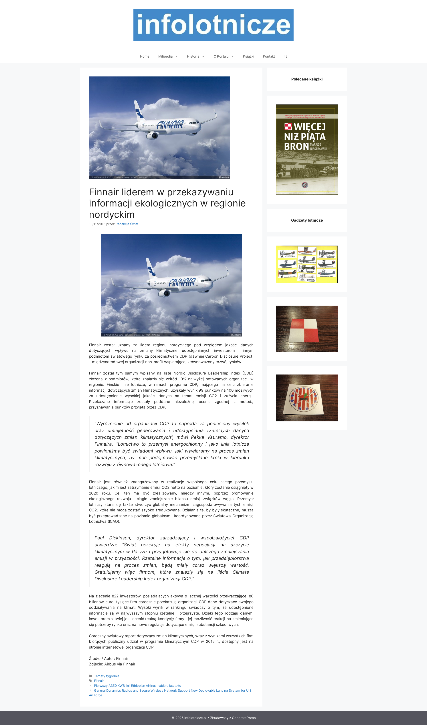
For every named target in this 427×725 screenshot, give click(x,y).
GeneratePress (244, 718)
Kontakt (269, 56)
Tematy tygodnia (106, 676)
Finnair (99, 681)
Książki (248, 56)
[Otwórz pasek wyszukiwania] (285, 56)
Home (144, 56)
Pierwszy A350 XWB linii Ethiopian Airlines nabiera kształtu (137, 685)
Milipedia (165, 56)
